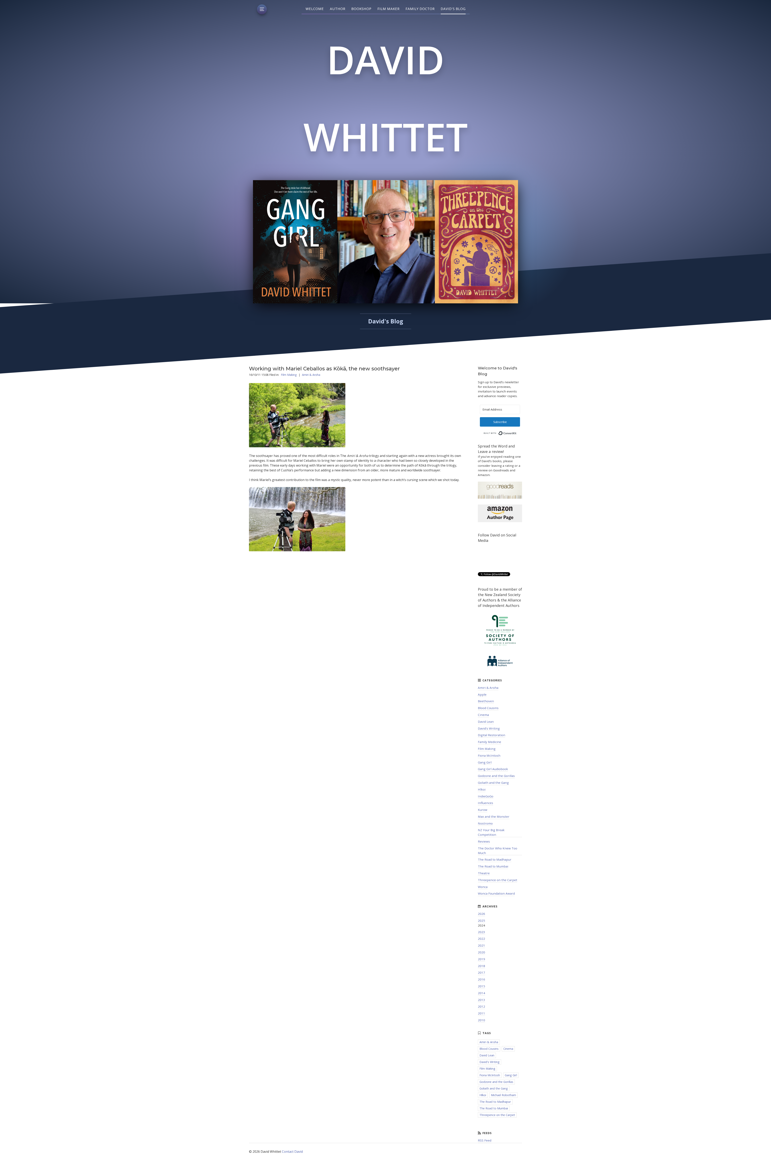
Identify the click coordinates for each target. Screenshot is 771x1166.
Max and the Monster (493, 816)
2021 (481, 945)
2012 (481, 1006)
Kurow (482, 810)
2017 (481, 972)
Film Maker (388, 8)
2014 (481, 993)
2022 (481, 939)
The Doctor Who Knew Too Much (497, 850)
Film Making (289, 375)
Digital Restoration (491, 735)
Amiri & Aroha (311, 375)
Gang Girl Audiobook (493, 769)
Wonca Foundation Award (496, 893)
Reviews (484, 841)
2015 (481, 986)
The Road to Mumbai (493, 866)
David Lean (486, 722)
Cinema (483, 715)
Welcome (315, 8)
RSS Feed (484, 1140)
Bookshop (361, 8)
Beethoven (486, 701)
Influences (485, 803)
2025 (481, 920)
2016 (481, 979)
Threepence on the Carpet (497, 880)
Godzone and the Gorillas (496, 776)
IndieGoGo (485, 796)
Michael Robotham (503, 1095)
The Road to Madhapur (494, 859)
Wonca (482, 887)
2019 (481, 959)
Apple (482, 694)
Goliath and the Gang (493, 783)
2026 (481, 914)
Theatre (484, 873)
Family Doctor (420, 8)
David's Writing (489, 728)
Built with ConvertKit (516, 432)
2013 (481, 1000)
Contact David (292, 1151)
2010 (481, 1020)
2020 (481, 952)
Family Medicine (489, 742)
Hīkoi (481, 789)
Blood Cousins (488, 708)
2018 (481, 966)
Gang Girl (485, 762)
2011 (481, 1013)
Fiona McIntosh (489, 755)
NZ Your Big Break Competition (491, 832)
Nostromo (485, 823)
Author (337, 8)
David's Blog (453, 8)
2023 (481, 932)
